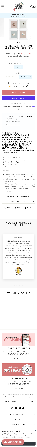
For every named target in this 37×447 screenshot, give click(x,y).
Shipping (11, 56)
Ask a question (18, 201)
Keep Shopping (18, 424)
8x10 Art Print (11, 77)
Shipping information (18, 197)
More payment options (18, 103)
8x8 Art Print (26, 77)
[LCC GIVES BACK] (18, 369)
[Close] (35, 430)
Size (18, 73)
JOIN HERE (18, 358)
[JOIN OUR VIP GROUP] (18, 339)
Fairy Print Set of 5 (18, 63)
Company (18, 419)
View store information (13, 125)
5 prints (18, 67)
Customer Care (18, 414)
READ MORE (18, 388)
